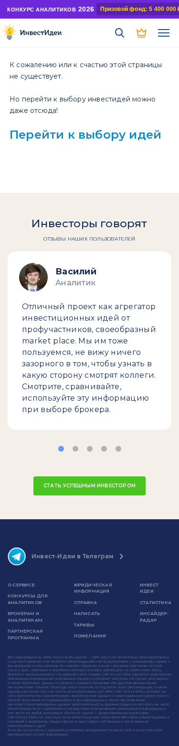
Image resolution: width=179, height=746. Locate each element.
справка (85, 602)
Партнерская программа (25, 634)
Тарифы (84, 624)
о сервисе (21, 584)
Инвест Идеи (149, 588)
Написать (87, 613)
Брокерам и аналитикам (25, 617)
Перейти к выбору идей (85, 134)
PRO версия (141, 32)
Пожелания (90, 635)
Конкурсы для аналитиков (28, 599)
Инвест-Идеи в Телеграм (73, 556)
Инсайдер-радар (154, 617)
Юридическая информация (93, 588)
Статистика (155, 602)
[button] (61, 449)
